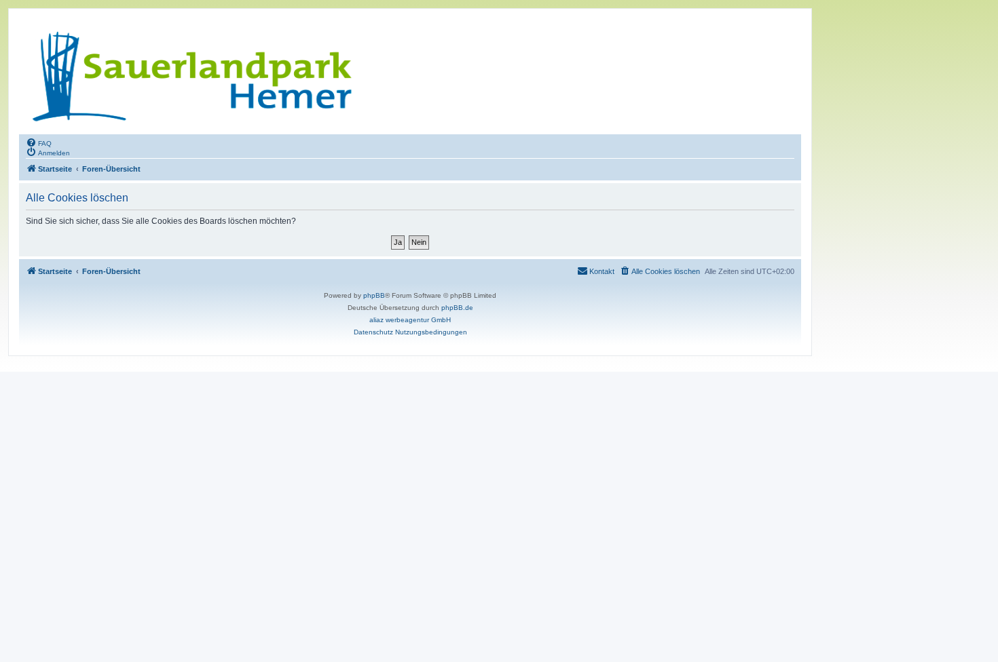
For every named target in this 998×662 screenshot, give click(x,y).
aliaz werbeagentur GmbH (410, 320)
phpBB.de (457, 307)
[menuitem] (39, 142)
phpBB (374, 295)
